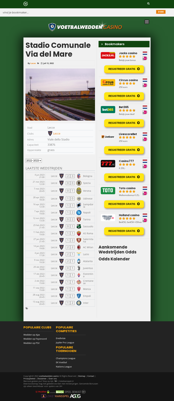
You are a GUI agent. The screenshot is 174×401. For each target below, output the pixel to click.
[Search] (148, 3)
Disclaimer (42, 378)
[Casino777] (124, 171)
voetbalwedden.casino (49, 376)
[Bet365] (124, 117)
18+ (56, 381)
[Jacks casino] (124, 63)
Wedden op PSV (31, 343)
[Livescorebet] (124, 144)
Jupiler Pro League (65, 342)
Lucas (33, 63)
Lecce (56, 133)
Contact (90, 376)
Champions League (65, 358)
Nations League (64, 366)
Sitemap (81, 376)
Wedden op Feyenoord (35, 338)
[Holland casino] (124, 225)
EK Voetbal (61, 362)
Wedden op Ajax (31, 334)
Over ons (53, 378)
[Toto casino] (124, 198)
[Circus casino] (124, 90)
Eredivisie (60, 338)
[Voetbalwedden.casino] (86, 33)
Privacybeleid (29, 378)
